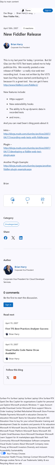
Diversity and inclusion (37, 447)
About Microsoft (27, 443)
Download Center (14, 408)
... (19, 16)
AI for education (47, 424)
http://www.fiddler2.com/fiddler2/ (21, 84)
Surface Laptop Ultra (34, 398)
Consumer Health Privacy (11, 456)
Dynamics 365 (34, 427)
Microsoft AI (5, 427)
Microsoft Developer (35, 434)
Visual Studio (6, 443)
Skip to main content (9, 1)
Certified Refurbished (23, 411)
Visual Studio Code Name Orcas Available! (22, 351)
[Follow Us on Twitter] (8, 378)
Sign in (48, 10)
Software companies (41, 440)
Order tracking (6, 411)
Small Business (13, 434)
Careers (15, 443)
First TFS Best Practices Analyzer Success (26, 328)
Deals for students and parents (26, 424)
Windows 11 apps (36, 404)
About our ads (15, 463)
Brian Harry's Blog (25, 13)
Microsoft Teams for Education (22, 417)
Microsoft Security (20, 427)
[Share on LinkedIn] (21, 238)
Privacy (51, 456)
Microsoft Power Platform (11, 430)
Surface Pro (5, 398)
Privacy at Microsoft (9, 447)
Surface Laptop (17, 398)
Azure (23, 434)
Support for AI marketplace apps (20, 437)
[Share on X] (13, 238)
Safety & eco (43, 460)
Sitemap (26, 456)
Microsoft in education (26, 414)
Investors (22, 447)
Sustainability (17, 450)
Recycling (4, 463)
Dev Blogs (8, 13)
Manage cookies (7, 460)
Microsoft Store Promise (43, 411)
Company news (42, 443)
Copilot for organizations (24, 401)
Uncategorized (11, 224)
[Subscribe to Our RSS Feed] (15, 378)
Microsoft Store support (33, 408)
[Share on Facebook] (6, 238)
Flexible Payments (8, 414)
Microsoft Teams (30, 430)
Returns (47, 408)
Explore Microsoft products (16, 404)
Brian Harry (17, 44)
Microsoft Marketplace (21, 440)
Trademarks (32, 460)
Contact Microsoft (39, 456)
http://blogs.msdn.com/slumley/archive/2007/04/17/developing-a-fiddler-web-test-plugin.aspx (27, 151)
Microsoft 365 (48, 427)
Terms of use (20, 460)
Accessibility (5, 450)
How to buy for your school (21, 421)
